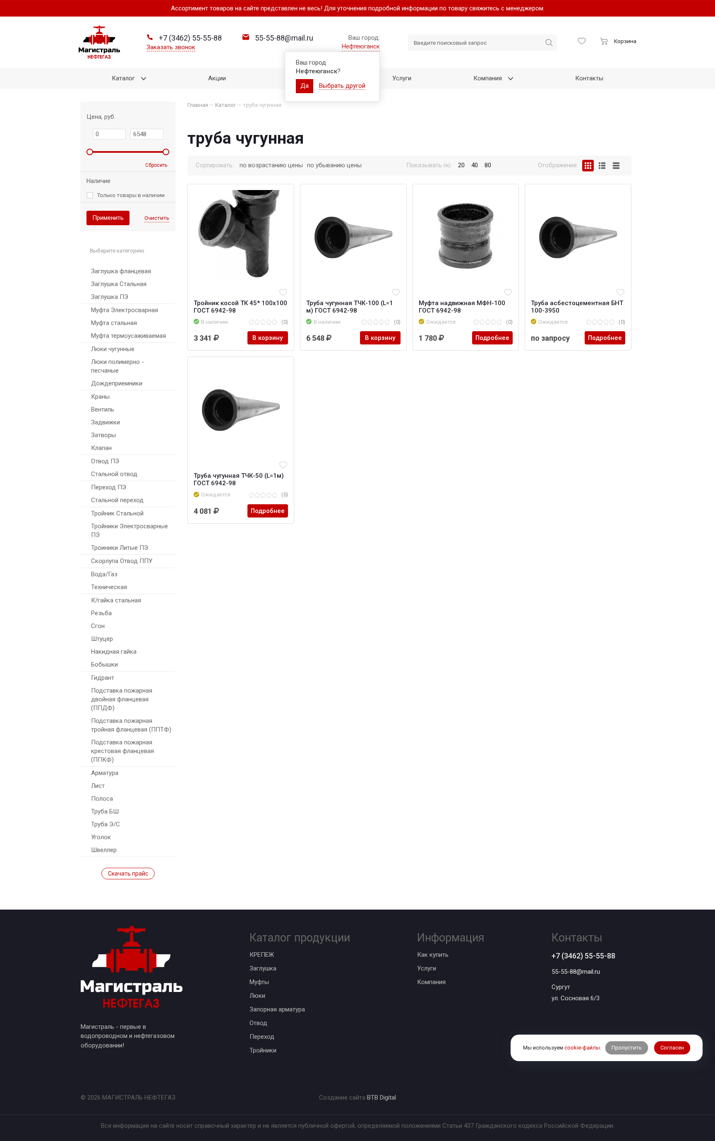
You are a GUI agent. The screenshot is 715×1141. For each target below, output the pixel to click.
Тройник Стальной (117, 513)
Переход (262, 1036)
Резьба (101, 613)
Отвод (258, 1023)
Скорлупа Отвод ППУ (121, 561)
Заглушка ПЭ (109, 297)
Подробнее (492, 338)
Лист (98, 786)
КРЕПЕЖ (262, 954)
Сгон (98, 626)
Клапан (101, 448)
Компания (431, 982)
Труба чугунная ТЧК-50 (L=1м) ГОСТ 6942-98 (239, 479)
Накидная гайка (114, 651)
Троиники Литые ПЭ (119, 547)
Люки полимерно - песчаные (117, 366)
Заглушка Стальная (118, 284)
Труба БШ (105, 811)
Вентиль (102, 409)
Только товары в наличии (131, 195)
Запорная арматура (277, 1009)
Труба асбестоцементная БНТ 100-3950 (577, 306)
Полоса (102, 798)
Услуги (426, 968)
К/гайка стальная (116, 600)
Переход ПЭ (108, 487)
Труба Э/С (105, 824)
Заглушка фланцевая (121, 271)
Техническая (109, 587)
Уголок (101, 837)
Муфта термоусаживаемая (128, 335)
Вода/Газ (104, 574)
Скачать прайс (128, 873)
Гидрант (102, 677)
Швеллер (104, 850)
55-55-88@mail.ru (576, 971)
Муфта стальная (114, 323)
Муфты (259, 982)
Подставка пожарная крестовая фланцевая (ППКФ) (122, 751)
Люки (257, 995)
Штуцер (102, 639)
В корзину (267, 338)
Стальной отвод (114, 474)
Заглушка (263, 968)
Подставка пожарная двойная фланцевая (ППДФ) (121, 699)
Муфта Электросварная (124, 310)
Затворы (103, 435)
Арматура (104, 773)
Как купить (433, 954)
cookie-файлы (582, 1048)
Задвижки (105, 422)
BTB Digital (381, 1097)
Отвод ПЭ (105, 461)
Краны (100, 396)
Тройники (263, 1050)
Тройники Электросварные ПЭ (129, 530)
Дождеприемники (116, 383)
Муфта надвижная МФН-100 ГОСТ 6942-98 (462, 306)
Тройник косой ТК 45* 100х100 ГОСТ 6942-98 (240, 306)
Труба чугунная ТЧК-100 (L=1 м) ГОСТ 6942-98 (349, 306)
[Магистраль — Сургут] (99, 42)
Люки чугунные (112, 349)
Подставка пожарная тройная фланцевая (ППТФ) (131, 725)
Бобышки (104, 664)
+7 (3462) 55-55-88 (583, 955)
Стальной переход (117, 500)
